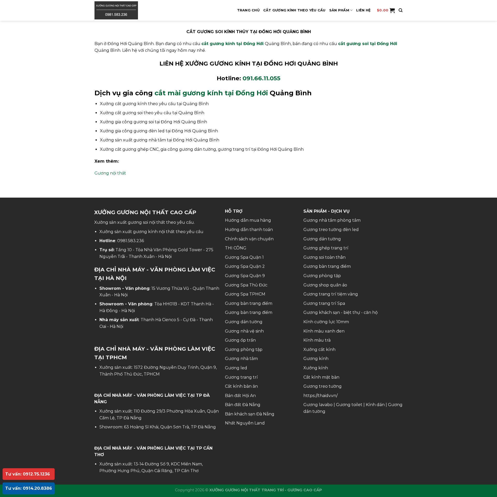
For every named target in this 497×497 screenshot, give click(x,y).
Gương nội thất (110, 173)
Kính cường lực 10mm (326, 321)
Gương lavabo (318, 404)
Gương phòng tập (243, 349)
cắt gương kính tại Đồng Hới (232, 43)
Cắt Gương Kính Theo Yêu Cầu (294, 10)
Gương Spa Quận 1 (244, 257)
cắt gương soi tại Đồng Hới (367, 43)
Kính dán (375, 404)
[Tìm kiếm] (401, 10)
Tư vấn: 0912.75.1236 (27, 474)
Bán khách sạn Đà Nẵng (249, 414)
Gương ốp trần (240, 340)
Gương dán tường (243, 321)
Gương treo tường (322, 386)
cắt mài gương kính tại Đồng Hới (211, 93)
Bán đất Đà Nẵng (242, 404)
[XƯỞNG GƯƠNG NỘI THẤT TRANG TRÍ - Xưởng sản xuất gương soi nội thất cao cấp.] (120, 10)
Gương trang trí (241, 377)
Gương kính (315, 358)
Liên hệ (363, 10)
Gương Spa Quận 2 (245, 266)
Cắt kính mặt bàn (321, 377)
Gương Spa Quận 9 (245, 275)
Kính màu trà (317, 340)
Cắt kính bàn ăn (241, 386)
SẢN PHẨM (339, 10)
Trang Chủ (248, 10)
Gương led (236, 367)
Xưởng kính (315, 367)
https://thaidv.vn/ (320, 395)
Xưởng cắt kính (319, 349)
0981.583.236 (130, 240)
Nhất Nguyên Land (245, 423)
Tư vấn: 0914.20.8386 (28, 488)
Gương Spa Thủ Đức (246, 285)
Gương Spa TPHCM (245, 294)
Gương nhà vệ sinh (244, 331)
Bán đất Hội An (240, 395)
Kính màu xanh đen (324, 331)
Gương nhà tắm (241, 358)
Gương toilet (349, 404)
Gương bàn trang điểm (248, 303)
